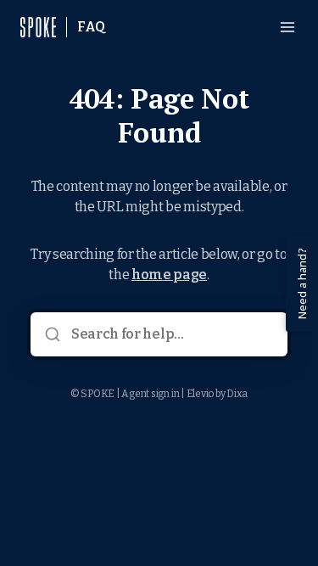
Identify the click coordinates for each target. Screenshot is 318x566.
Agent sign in (150, 394)
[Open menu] (287, 27)
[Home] (38, 27)
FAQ (91, 27)
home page (169, 274)
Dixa (237, 394)
